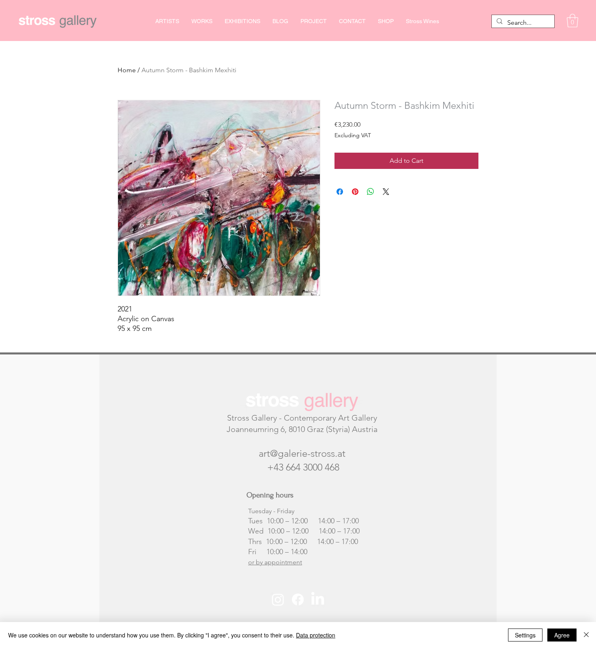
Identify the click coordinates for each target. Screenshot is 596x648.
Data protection (315, 635)
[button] (572, 20)
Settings (525, 635)
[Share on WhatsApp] (370, 192)
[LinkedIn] (318, 599)
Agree (562, 635)
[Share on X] (386, 192)
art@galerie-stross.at (302, 453)
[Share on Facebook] (340, 192)
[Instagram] (278, 599)
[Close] (586, 635)
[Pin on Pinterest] (355, 192)
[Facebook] (298, 599)
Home (127, 70)
